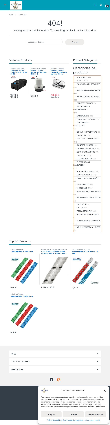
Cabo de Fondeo (46, 249)
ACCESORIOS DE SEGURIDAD (88, 84)
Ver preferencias (95, 414)
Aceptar (51, 414)
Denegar (73, 414)
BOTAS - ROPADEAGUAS (87, 132)
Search (95, 5)
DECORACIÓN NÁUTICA (86, 149)
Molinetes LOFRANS (57, 68)
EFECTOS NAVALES (84, 159)
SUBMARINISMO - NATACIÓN (88, 221)
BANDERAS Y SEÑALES (86, 119)
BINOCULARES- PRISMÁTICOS (81, 124)
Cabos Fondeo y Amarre (59, 249)
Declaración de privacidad (73, 420)
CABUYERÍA (81, 135)
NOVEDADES (82, 204)
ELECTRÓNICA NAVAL (85, 171)
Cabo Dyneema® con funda (81, 249)
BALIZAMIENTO (83, 116)
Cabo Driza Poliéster (16, 249)
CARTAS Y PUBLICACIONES (88, 139)
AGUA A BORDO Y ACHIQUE (88, 97)
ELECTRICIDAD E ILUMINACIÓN (81, 163)
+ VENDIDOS (82, 77)
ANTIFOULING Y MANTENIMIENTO (81, 107)
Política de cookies (54, 420)
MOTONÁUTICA (83, 188)
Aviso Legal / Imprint (92, 420)
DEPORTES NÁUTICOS (86, 152)
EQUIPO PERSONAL (84, 175)
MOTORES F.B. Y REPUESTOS (89, 191)
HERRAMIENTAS (83, 185)
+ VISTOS (81, 81)
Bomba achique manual (38, 68)
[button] (104, 390)
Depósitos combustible (17, 68)
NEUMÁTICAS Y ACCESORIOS (89, 198)
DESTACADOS (82, 155)
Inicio (11, 15)
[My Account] (100, 5)
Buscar (75, 42)
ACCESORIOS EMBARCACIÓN (88, 90)
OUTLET (80, 208)
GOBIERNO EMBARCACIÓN (87, 178)
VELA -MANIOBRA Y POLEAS (88, 227)
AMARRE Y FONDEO (85, 103)
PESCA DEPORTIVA (84, 211)
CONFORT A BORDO (85, 145)
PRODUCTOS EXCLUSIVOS (87, 214)
